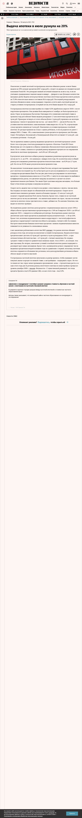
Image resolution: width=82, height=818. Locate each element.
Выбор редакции (12, 17)
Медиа (62, 7)
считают (49, 230)
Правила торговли (15, 11)
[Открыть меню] (79, 3)
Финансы (37, 7)
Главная (9, 22)
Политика (69, 7)
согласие (51, 813)
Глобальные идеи (11, 7)
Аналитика (53, 11)
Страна (68, 11)
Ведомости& (45, 11)
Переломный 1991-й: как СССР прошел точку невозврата (38, 17)
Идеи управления (28, 11)
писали (32, 268)
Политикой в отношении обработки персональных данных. (23, 816)
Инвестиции (45, 7)
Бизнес (21, 7)
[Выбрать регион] (63, 4)
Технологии (54, 7)
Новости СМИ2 (11, 316)
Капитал (61, 11)
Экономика (28, 7)
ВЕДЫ (5, 11)
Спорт (73, 11)
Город (37, 11)
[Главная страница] (38, 3)
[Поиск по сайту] (67, 4)
